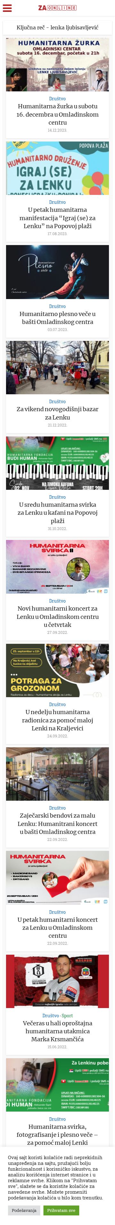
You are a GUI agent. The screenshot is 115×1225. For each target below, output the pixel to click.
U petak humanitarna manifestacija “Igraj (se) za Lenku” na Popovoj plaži (57, 217)
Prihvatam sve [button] (61, 1210)
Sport (67, 1016)
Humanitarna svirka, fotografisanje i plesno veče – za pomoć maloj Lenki (57, 1134)
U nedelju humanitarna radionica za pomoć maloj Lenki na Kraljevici (57, 720)
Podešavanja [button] (24, 1210)
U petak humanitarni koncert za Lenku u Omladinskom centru (58, 927)
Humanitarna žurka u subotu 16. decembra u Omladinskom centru (58, 114)
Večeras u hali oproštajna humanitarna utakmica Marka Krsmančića (57, 1031)
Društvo (57, 99)
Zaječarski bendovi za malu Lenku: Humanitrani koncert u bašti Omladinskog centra (57, 823)
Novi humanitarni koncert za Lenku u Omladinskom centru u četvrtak (58, 616)
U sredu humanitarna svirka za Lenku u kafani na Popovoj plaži (58, 512)
